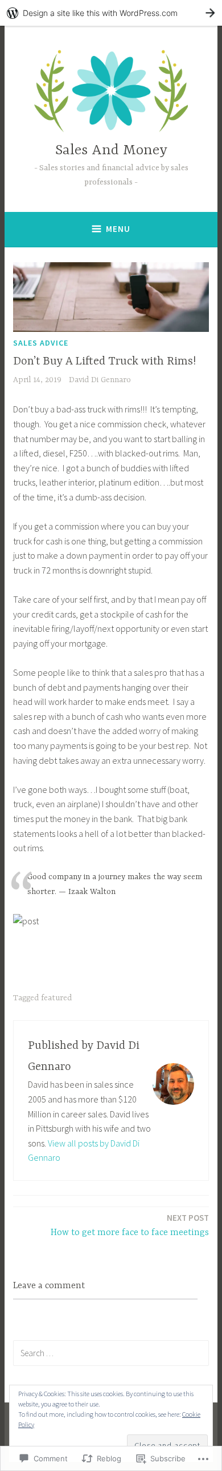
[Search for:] (111, 1352)
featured (56, 998)
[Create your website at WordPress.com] (111, 13)
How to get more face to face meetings (130, 1225)
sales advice (40, 343)
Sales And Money (111, 150)
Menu (118, 228)
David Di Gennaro (100, 379)
